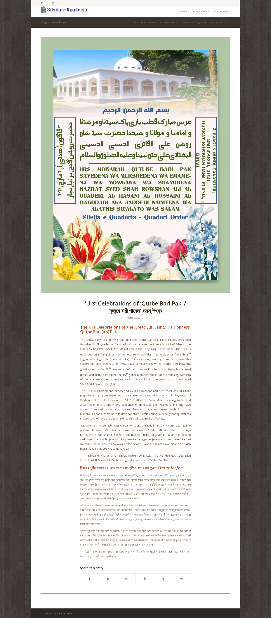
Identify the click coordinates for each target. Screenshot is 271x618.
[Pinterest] (52, 3)
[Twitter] (41, 3)
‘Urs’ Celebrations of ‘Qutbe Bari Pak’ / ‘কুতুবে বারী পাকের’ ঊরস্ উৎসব (135, 307)
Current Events (200, 11)
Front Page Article (166, 22)
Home (183, 11)
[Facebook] (47, 3)
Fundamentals (222, 11)
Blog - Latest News (54, 22)
